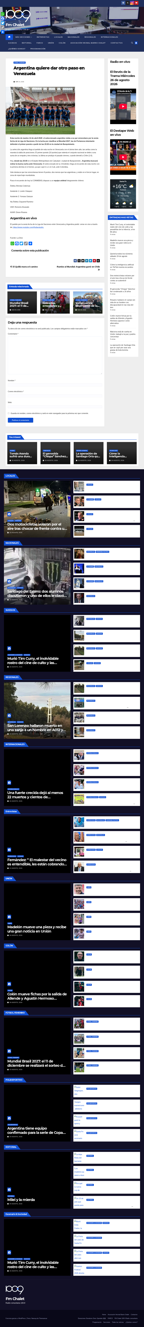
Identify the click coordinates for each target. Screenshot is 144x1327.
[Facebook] (2, 18)
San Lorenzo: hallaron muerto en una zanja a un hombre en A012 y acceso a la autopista (35, 729)
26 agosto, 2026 (18, 460)
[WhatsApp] (2, 14)
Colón (62, 43)
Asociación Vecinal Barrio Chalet (88, 43)
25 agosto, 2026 (15, 1069)
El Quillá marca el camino (25, 267)
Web (10, 402)
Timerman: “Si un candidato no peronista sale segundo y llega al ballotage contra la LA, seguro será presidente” (111, 841)
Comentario (13, 334)
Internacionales (109, 37)
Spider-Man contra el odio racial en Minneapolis (107, 771)
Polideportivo (12, 1124)
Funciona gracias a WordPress (16, 1318)
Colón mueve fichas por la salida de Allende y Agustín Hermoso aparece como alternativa (37, 998)
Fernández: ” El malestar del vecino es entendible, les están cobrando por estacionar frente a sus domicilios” (36, 866)
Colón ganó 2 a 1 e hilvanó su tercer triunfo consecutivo (111, 1002)
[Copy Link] (2, 27)
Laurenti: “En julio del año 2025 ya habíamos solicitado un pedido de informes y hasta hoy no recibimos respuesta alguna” (110, 871)
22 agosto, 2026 (15, 868)
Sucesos (12, 43)
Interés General (82, 450)
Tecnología (113, 450)
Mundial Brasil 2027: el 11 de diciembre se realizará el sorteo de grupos (36, 1065)
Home (104, 1314)
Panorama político (102, 551)
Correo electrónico (16, 391)
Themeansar (43, 1318)
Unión (51, 43)
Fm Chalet (15, 24)
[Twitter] (2, 23)
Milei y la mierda (21, 1199)
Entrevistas (43, 37)
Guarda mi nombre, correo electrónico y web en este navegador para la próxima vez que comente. (50, 413)
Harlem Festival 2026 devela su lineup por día (106, 1271)
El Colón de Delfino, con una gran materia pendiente (109, 988)
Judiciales (46, 450)
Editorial (27, 43)
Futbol (12, 450)
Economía (90, 499)
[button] (132, 43)
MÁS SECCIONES (23, 37)
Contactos (117, 43)
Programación (37, 49)
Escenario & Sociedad (15, 655)
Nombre (11, 381)
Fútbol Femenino (19, 62)
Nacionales (74, 37)
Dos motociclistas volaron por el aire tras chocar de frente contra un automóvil (122, 278)
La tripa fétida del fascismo (98, 1159)
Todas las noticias (118, 1322)
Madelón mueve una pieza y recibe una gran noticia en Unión (121, 242)
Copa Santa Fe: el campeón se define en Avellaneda (109, 1054)
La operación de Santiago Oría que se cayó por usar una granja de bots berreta (122, 347)
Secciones (106, 1322)
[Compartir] (2, 32)
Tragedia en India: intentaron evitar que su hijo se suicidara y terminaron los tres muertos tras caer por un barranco (111, 803)
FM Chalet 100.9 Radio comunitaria (126, 1318)
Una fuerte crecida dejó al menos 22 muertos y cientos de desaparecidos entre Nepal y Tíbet (36, 797)
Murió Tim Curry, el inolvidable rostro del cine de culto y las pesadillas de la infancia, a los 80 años (34, 665)
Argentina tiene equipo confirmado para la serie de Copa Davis (35, 1132)
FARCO (40, 43)
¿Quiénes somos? (16, 49)
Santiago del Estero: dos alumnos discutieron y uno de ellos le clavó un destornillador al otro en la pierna (35, 598)
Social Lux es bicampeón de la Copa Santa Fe (86, 305)
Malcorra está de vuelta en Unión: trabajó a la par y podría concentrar (122, 334)
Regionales (90, 37)
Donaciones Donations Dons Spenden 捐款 (92, 1318)
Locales (58, 37)
